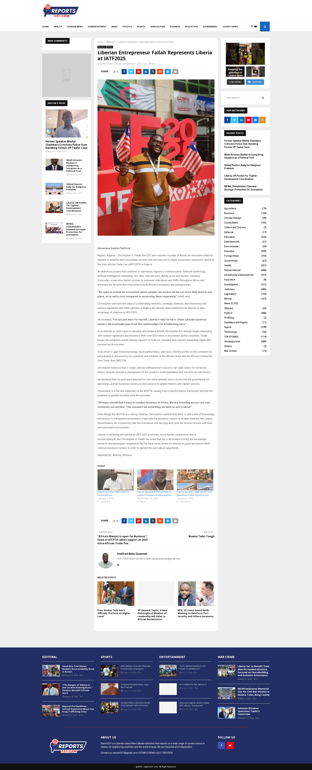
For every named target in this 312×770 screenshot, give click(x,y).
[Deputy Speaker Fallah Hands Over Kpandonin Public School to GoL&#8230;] (195, 479)
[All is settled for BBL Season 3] (168, 689)
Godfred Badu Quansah (110, 64)
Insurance (229, 279)
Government (210, 26)
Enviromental (231, 246)
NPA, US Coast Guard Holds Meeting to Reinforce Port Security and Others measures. (196, 613)
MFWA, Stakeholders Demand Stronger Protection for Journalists (76, 229)
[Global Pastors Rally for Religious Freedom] (54, 188)
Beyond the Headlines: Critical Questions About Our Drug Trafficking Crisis (78, 709)
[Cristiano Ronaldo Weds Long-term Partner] (109, 689)
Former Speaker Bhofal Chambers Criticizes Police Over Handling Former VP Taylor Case (66, 144)
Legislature (230, 294)
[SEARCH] (263, 98)
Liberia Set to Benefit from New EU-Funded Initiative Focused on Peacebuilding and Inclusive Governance (253, 671)
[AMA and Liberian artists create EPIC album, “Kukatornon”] (168, 707)
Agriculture (157, 26)
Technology (230, 332)
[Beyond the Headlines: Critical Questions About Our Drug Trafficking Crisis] (51, 711)
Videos (228, 346)
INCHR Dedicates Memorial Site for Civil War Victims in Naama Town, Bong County (254, 691)
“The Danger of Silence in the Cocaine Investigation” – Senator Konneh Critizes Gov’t (77, 689)
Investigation (231, 284)
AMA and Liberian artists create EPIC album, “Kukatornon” (194, 704)
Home (45, 26)
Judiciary (229, 289)
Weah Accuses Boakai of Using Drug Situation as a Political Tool (74, 165)
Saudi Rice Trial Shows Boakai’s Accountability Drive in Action (78, 669)
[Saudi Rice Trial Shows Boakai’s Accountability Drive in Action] (51, 671)
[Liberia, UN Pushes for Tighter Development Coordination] (54, 207)
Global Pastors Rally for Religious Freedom (76, 187)
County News (230, 26)
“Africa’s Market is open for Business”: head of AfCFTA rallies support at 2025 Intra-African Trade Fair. (123, 539)
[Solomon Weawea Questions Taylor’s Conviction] (226, 713)
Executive (229, 251)
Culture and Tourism (235, 227)
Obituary (228, 308)
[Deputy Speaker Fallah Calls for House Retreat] (116, 479)
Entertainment (231, 241)
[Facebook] (252, 26)
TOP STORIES (231, 336)
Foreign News (75, 26)
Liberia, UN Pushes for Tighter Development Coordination (76, 206)
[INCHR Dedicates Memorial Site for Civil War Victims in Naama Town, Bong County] (226, 693)
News (114, 26)
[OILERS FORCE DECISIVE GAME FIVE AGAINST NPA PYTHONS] (109, 707)
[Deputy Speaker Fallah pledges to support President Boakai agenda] (155, 479)
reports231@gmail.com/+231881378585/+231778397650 (143, 752)
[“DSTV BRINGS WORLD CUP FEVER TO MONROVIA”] (168, 671)
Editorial (228, 232)
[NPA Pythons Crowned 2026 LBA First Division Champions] (109, 671)
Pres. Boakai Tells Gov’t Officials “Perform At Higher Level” (114, 613)
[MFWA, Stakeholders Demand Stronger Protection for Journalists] (54, 228)
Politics (127, 26)
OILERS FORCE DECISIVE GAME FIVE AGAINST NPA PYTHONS (135, 704)
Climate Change (232, 218)
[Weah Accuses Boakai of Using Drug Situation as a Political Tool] (54, 164)
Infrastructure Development (239, 275)
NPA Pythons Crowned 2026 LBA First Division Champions (135, 667)
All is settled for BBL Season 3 (192, 684)
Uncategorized (232, 341)
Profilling (229, 317)
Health (58, 26)
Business (175, 26)
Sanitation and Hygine (235, 322)
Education (191, 26)
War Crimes (230, 351)
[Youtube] (256, 26)
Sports (141, 26)
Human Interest (97, 26)
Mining (228, 298)
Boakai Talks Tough (201, 536)
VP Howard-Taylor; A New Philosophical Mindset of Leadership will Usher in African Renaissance (152, 615)
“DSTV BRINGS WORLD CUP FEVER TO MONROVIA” (192, 667)
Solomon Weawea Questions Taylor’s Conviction (249, 711)
